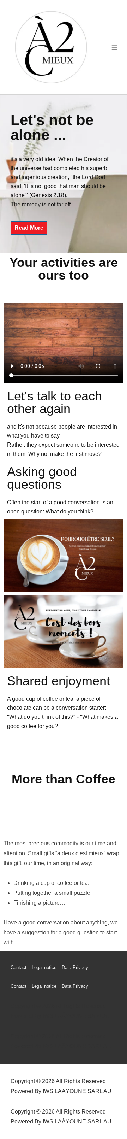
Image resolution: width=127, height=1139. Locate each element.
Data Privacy (75, 967)
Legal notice (44, 967)
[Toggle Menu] (114, 47)
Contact (18, 967)
